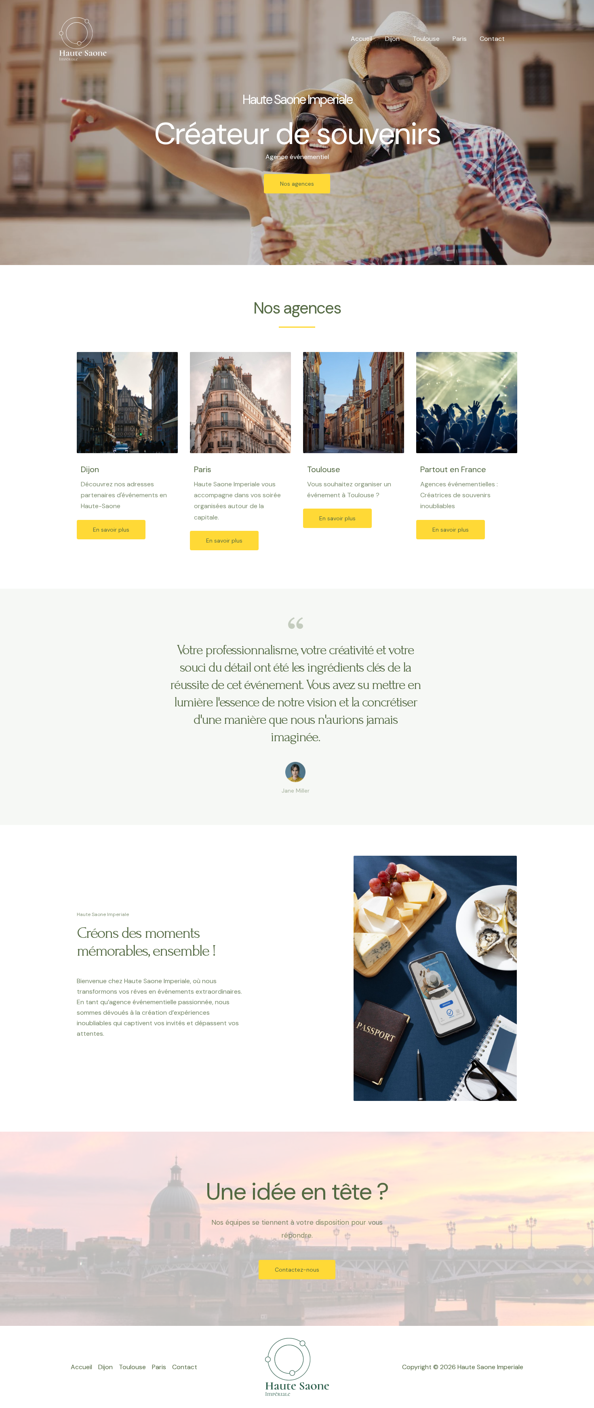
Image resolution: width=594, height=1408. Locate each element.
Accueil (361, 38)
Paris (460, 38)
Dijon (392, 38)
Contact (492, 38)
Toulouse (426, 38)
